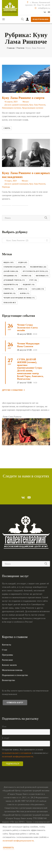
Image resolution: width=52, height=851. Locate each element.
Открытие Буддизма (15, 267)
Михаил (26, 101)
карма (24, 293)
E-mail (5, 738)
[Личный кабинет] (27, 19)
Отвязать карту (15, 702)
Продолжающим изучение (32, 107)
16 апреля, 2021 (11, 101)
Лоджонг (29, 284)
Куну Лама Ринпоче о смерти (23, 98)
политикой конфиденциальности (17, 756)
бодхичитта (11, 284)
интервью (42, 276)
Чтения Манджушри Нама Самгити (28, 345)
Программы (7, 654)
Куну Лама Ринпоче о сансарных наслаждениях (26, 175)
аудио (22, 262)
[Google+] (45, 12)
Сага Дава (38, 289)
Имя (4, 726)
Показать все (10, 303)
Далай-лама (11, 271)
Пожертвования (41, 19)
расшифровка (38, 267)
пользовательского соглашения (16, 752)
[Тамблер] (23, 497)
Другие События (12, 390)
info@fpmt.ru (44, 8)
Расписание (7, 659)
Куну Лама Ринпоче (37, 104)
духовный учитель (14, 280)
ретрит (26, 276)
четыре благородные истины (19, 298)
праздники (10, 276)
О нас (4, 649)
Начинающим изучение (11, 107)
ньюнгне (9, 293)
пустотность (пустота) (35, 271)
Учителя (20, 47)
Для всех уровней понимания (16, 104)
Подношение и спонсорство (15, 675)
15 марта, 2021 (10, 180)
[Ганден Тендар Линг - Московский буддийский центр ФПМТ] (10, 8)
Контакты (6, 644)
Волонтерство (8, 680)
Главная (10, 47)
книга (22, 289)
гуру (33, 280)
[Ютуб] (49, 12)
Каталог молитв (9, 664)
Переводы (6, 187)
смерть (7, 128)
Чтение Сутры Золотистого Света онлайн (27, 327)
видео (9, 262)
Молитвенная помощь (12, 670)
